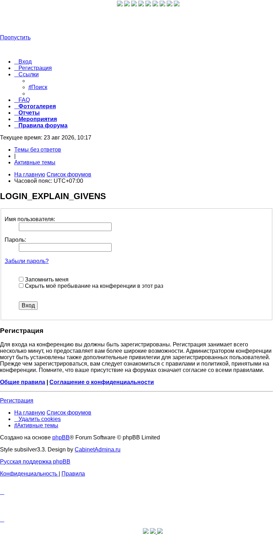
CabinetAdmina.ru (98, 449)
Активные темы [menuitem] (34, 162)
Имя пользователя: (30, 219)
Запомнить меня (46, 279)
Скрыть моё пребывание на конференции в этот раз (93, 286)
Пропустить (15, 37)
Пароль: (15, 240)
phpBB (61, 437)
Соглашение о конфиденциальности (101, 382)
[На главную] (58, 19)
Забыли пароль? (27, 261)
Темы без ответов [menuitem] (37, 150)
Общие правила (22, 382)
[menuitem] (23, 62)
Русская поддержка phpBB (35, 462)
